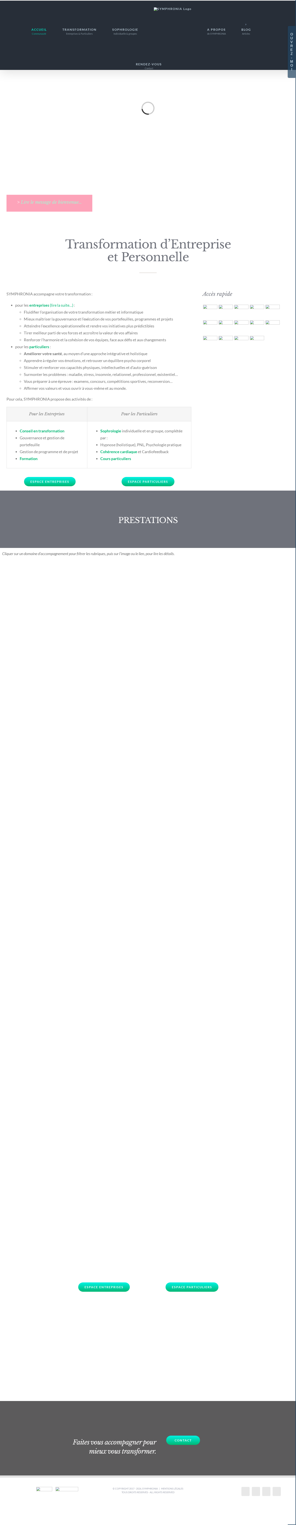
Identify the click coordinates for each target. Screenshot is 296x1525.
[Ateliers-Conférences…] (241, 343)
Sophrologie (110, 430)
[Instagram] (266, 1491)
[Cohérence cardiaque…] (272, 312)
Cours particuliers (115, 458)
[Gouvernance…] (241, 327)
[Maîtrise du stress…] (256, 312)
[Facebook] (245, 1491)
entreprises (39, 305)
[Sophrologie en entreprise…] (210, 343)
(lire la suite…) (61, 305)
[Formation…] (256, 343)
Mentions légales (172, 1488)
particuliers (39, 346)
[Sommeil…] (210, 312)
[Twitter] (256, 1491)
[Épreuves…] (241, 312)
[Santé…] (225, 312)
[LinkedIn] (277, 1491)
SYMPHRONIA (150, 1488)
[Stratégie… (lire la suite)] (225, 327)
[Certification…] (272, 327)
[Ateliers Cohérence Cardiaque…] (225, 343)
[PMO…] (256, 327)
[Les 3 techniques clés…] (210, 327)
